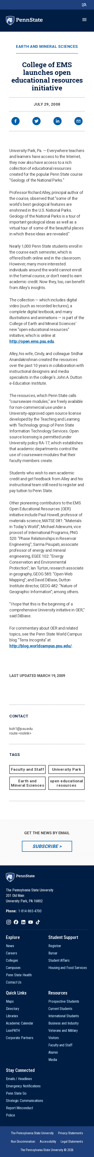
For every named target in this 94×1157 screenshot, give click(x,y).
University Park (66, 769)
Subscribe (45, 846)
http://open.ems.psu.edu (31, 341)
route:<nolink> (20, 733)
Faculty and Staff (27, 769)
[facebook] (15, 121)
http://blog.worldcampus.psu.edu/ (40, 645)
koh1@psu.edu (21, 729)
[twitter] (36, 121)
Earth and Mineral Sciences (47, 46)
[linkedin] (57, 121)
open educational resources (66, 783)
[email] (78, 121)
